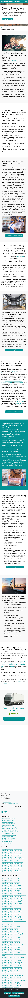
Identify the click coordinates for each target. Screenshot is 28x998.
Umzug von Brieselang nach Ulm (10, 987)
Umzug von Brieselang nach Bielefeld (11, 913)
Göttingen (22, 663)
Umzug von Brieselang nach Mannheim (12, 916)
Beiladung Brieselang (7, 841)
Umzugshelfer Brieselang (8, 838)
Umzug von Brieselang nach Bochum (11, 909)
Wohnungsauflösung (6, 382)
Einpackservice (9, 381)
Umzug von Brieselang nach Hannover (12, 901)
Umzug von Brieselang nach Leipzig (11, 883)
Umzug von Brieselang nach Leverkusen (12, 964)
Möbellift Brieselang (7, 843)
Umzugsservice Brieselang (8, 818)
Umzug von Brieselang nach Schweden (12, 854)
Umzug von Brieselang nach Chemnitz (11, 929)
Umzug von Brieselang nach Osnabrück (12, 962)
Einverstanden (7, 993)
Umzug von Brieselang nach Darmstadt (12, 967)
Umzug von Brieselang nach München (11, 896)
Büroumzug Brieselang (8, 820)
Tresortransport (17, 381)
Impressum (4, 811)
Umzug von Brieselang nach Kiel (10, 928)
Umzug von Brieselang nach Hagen (11, 949)
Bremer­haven (16, 663)
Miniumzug (4, 373)
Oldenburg (22, 664)
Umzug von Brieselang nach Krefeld (11, 938)
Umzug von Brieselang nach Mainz (11, 939)
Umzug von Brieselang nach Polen (11, 852)
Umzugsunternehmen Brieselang (10, 2)
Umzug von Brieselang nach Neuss (11, 972)
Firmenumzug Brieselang (8, 823)
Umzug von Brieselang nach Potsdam (11, 890)
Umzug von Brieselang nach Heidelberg (12, 968)
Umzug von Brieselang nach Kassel (11, 947)
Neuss (17, 664)
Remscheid (3, 664)
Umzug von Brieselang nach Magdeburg (12, 933)
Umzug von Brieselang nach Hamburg (12, 893)
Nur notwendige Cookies (18, 993)
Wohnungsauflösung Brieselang (10, 831)
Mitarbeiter (18, 403)
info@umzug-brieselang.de (11, 803)
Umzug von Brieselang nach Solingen (11, 965)
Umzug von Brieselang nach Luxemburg (12, 849)
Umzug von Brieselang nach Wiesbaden (12, 919)
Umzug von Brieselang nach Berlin (11, 879)
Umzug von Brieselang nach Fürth (10, 982)
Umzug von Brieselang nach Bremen (11, 885)
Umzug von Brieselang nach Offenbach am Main (14, 980)
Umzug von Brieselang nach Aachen (11, 926)
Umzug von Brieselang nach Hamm (11, 952)
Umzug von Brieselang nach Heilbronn (12, 985)
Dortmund (19, 681)
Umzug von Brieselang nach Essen (11, 882)
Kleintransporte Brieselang (9, 835)
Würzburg (9, 663)
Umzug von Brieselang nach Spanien (11, 870)
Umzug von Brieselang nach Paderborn (12, 977)
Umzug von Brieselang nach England (11, 857)
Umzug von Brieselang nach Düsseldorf (12, 905)
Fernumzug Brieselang (8, 822)
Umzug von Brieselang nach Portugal (11, 868)
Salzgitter (9, 664)
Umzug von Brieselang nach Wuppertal (12, 911)
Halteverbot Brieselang (8, 825)
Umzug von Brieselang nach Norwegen (12, 850)
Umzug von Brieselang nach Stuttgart (11, 892)
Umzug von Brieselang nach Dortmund (12, 903)
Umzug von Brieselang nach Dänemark (12, 867)
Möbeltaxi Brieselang (7, 836)
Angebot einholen (7, 19)
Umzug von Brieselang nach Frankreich (12, 863)
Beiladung (14, 371)
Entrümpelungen (18, 382)
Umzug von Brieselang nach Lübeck (11, 941)
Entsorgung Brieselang (8, 833)
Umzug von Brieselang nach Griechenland (13, 859)
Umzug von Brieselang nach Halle (10, 931)
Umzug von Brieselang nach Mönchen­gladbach (14, 921)
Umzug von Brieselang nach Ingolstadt (12, 979)
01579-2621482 (7, 802)
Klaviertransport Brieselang (9, 827)
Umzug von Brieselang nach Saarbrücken (12, 951)
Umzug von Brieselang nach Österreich (12, 865)
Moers (14, 664)
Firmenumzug (20, 401)
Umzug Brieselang (14, 60)
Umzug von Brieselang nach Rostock (11, 946)
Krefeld (12, 666)
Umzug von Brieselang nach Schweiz (11, 872)
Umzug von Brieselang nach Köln (10, 906)
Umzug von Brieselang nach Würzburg (12, 984)
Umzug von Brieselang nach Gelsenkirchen (13, 925)
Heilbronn (23, 661)
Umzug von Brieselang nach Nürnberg (12, 898)
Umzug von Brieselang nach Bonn (10, 880)
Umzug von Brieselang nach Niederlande (12, 862)
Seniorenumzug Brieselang (9, 830)
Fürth (5, 663)
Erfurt (2, 666)
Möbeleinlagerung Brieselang (9, 828)
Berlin (5, 683)
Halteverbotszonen (6, 211)
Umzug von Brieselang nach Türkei (11, 855)
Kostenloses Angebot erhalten (14, 235)
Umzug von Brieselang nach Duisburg (11, 908)
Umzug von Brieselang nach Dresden (11, 888)
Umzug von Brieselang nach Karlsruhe (12, 918)
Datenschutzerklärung (14, 995)
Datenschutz (4, 813)
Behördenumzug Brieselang (9, 840)
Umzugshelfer (20, 256)
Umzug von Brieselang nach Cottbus (11, 887)
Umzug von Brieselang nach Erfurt (11, 942)
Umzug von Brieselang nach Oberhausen (12, 944)
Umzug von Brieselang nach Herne (11, 970)
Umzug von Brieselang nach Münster (11, 914)
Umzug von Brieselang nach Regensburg (12, 975)
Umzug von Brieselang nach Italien (11, 860)
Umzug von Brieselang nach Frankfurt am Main (14, 895)
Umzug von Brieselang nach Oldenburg (12, 960)
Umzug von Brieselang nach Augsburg (12, 900)
